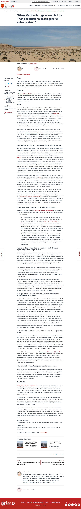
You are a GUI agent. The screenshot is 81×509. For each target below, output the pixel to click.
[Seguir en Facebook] (66, 505)
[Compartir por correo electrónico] (5, 86)
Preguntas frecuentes (55, 502)
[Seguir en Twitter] (69, 505)
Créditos (46, 502)
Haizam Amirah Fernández (27, 68)
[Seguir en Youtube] (79, 505)
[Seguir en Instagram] (72, 505)
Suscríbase (69, 1)
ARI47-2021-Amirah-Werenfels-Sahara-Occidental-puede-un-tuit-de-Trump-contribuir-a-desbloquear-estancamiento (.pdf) (10, 99)
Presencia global (14, 1)
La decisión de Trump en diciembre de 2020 (27, 385)
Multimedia (68, 5)
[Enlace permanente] (8, 86)
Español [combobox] (76, 1)
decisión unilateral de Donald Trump (26, 93)
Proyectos (56, 5)
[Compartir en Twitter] (8, 83)
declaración (59, 286)
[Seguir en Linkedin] (75, 505)
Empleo (44, 505)
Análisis (9, 11)
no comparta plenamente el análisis (33, 132)
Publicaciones (38, 5)
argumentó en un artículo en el (30, 196)
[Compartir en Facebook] (5, 83)
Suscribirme (9, 112)
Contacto (23, 502)
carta (40, 177)
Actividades (62, 5)
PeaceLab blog (44, 432)
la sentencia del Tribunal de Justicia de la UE (50, 351)
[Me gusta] (18, 454)
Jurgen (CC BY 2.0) (33, 63)
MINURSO (19, 157)
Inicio (5, 11)
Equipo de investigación (47, 5)
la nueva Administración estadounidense (43, 210)
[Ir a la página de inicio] (8, 5)
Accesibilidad (38, 505)
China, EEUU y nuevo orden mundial (19, 11)
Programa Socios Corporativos (59, 1)
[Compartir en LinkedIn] (11, 83)
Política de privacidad (38, 502)
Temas (31, 5)
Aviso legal (29, 502)
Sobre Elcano (76, 5)
